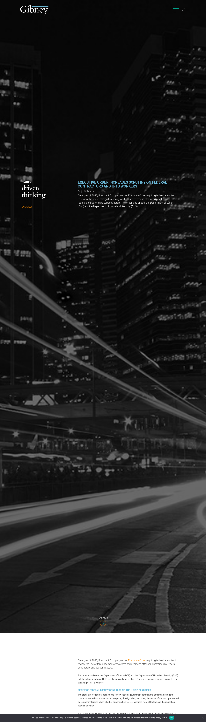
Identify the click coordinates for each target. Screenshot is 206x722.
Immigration (29, 230)
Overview (27, 207)
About (129, 9)
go (184, 16)
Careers (166, 9)
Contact (153, 9)
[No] (202, 717)
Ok (171, 718)
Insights (141, 9)
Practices (117, 9)
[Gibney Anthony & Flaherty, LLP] (34, 10)
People (104, 9)
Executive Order (137, 660)
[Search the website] (183, 10)
